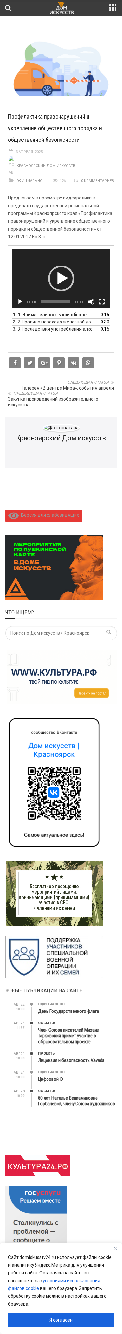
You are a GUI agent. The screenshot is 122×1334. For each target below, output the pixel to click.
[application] (61, 278)
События (47, 1023)
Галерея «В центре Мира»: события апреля (68, 387)
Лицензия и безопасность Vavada (71, 1060)
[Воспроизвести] (20, 302)
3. (54, 329)
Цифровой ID (50, 1079)
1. (50, 314)
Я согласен (61, 1320)
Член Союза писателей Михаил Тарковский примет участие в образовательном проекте (68, 1036)
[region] (61, 1288)
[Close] (115, 1248)
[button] (61, 278)
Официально (29, 181)
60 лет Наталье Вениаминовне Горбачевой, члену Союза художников (76, 1101)
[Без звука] (91, 302)
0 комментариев (97, 181)
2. (54, 321)
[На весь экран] (102, 302)
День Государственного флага (68, 1011)
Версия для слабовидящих (49, 515)
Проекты (47, 1053)
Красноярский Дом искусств (46, 166)
